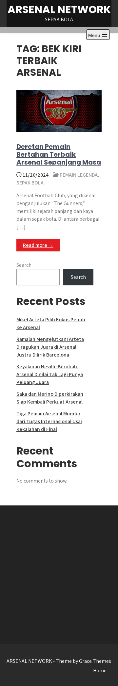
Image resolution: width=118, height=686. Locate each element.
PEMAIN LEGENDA (79, 174)
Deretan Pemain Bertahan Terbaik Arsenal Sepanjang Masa (58, 154)
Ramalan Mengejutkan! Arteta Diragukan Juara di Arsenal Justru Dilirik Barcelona (50, 347)
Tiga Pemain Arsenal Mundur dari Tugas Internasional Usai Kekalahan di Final (49, 421)
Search (23, 265)
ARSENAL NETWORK (59, 9)
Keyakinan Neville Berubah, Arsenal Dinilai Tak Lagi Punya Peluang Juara (49, 374)
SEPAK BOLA (30, 182)
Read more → (38, 245)
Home (100, 670)
